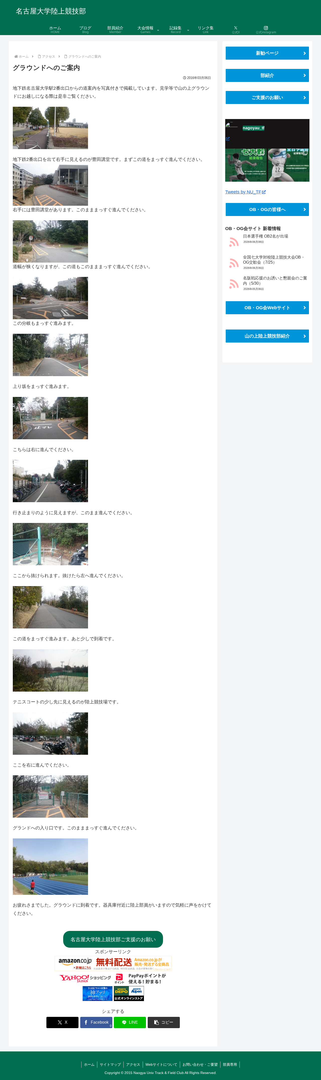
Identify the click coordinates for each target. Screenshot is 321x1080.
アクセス (133, 1064)
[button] (164, 1022)
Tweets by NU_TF (243, 191)
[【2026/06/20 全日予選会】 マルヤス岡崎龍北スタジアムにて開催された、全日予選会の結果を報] (288, 169)
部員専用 (230, 1064)
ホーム (89, 1064)
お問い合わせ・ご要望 (200, 1064)
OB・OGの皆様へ (267, 209)
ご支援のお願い (267, 97)
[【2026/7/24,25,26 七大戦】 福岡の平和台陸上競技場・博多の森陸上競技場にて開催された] (246, 169)
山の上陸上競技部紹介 (267, 336)
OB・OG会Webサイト (267, 307)
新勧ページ (267, 53)
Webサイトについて (161, 1064)
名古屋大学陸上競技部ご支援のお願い (113, 939)
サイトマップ (110, 1064)
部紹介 (267, 75)
